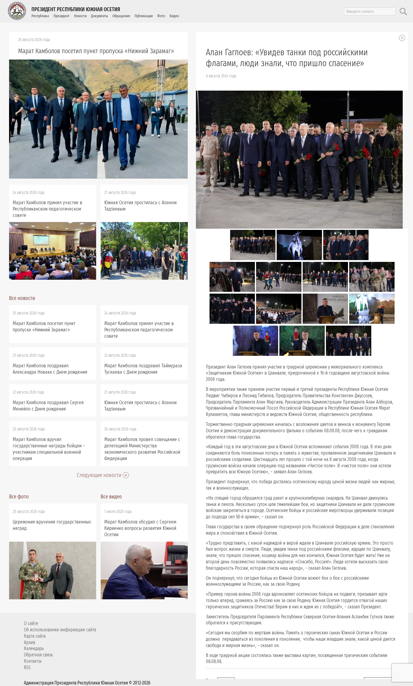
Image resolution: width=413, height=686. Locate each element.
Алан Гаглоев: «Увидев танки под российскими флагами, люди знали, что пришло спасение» (287, 58)
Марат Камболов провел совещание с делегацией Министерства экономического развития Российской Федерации (142, 449)
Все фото (19, 496)
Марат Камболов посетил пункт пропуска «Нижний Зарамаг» (96, 51)
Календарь (34, 648)
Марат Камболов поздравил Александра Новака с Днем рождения (50, 368)
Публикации (144, 16)
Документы (99, 16)
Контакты (32, 661)
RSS (27, 667)
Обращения (121, 16)
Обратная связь (38, 655)
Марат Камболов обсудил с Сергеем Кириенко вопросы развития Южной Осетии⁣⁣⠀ (140, 528)
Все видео (111, 496)
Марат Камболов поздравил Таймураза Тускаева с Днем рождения (143, 368)
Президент (62, 16)
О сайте (31, 623)
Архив (29, 642)
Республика (40, 16)
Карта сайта (35, 636)
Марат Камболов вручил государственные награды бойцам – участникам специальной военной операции (49, 449)
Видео (174, 16)
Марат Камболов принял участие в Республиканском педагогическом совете (47, 208)
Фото (161, 16)
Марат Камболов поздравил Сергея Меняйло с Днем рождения (48, 405)
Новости (80, 16)
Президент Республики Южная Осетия (75, 9)
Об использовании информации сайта (60, 630)
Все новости (22, 298)
